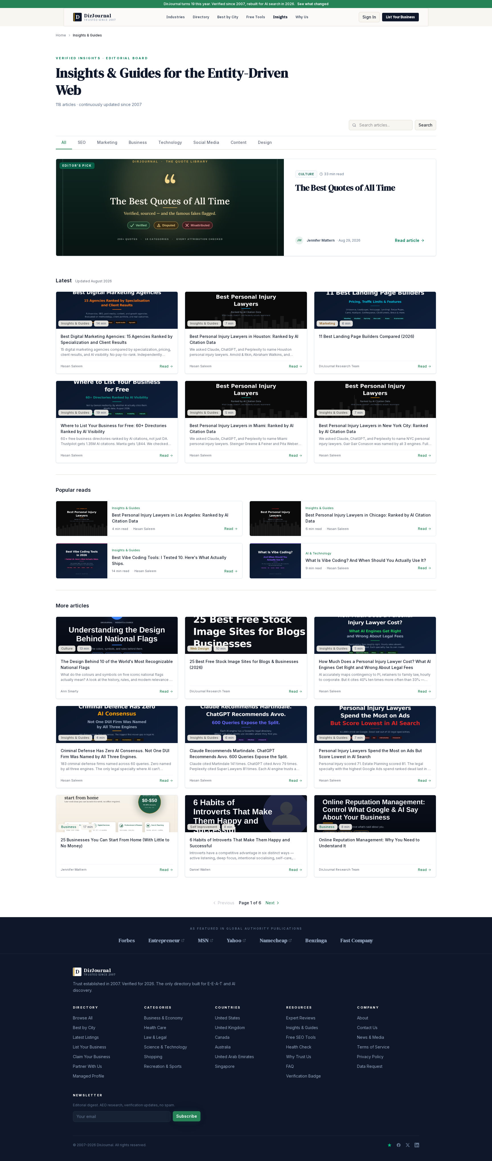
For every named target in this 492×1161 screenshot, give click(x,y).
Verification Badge (303, 1076)
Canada (222, 1037)
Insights (280, 17)
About (362, 1017)
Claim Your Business (91, 1056)
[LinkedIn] (417, 1145)
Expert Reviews (300, 1017)
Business (138, 142)
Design (265, 142)
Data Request (369, 1066)
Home (61, 35)
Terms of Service (373, 1046)
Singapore (225, 1066)
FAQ (290, 1066)
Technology (170, 142)
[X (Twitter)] (407, 1145)
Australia (223, 1046)
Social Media (206, 142)
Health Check (298, 1046)
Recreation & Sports (163, 1066)
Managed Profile (88, 1076)
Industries (175, 17)
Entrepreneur (164, 940)
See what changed (313, 4)
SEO (82, 142)
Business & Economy (163, 1017)
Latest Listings (86, 1037)
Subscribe (186, 1116)
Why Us (302, 17)
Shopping (153, 1056)
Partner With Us (87, 1066)
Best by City (227, 17)
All (64, 142)
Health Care (155, 1027)
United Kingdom (230, 1027)
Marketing (107, 142)
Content (239, 142)
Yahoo (234, 940)
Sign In (369, 17)
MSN (203, 940)
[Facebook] (398, 1145)
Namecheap (273, 940)
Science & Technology (165, 1046)
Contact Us (367, 1027)
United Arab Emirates (234, 1056)
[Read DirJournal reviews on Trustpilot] (389, 1145)
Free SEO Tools (301, 1037)
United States (227, 1017)
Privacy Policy (370, 1056)
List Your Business (400, 17)
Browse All (83, 1017)
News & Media (370, 1037)
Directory (201, 17)
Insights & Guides (302, 1027)
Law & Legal (155, 1037)
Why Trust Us (298, 1056)
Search (425, 125)
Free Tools (255, 17)
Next (270, 902)
